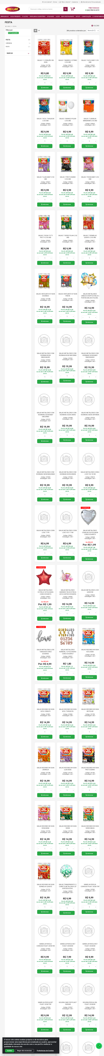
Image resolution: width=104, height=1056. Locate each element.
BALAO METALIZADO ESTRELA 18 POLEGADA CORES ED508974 (45, 592)
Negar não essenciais (24, 1050)
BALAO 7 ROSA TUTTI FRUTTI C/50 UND (45, 236)
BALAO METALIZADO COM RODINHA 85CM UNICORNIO (68, 354)
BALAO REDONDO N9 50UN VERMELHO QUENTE (45, 885)
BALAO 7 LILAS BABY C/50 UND (45, 178)
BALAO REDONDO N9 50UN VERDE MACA (90, 827)
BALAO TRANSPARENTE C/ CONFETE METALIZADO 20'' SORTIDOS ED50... (68, 886)
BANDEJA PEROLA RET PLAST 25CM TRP (45, 1003)
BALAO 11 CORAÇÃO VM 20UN (45, 61)
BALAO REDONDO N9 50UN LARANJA (45, 769)
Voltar (96, 26)
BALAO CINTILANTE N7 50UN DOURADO (45, 295)
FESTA (8, 40)
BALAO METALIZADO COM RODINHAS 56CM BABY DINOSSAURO (90, 355)
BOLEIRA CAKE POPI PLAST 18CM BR (68, 1003)
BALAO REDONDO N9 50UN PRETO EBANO (90, 769)
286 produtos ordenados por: (76, 31)
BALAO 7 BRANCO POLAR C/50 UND (68, 120)
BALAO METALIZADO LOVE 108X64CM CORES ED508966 (45, 651)
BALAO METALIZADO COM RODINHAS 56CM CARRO (67, 414)
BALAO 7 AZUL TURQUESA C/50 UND (45, 120)
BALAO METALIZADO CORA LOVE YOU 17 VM (68, 531)
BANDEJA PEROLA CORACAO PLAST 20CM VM (46, 945)
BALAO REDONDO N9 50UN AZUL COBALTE (45, 710)
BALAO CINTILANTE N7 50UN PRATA (68, 295)
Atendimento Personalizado (92, 2)
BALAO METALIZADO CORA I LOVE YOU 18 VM (90, 473)
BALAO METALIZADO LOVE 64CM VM (90, 591)
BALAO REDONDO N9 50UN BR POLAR (90, 710)
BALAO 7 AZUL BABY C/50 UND (90, 61)
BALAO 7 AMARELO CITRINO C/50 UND (68, 61)
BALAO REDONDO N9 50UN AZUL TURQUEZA (67, 710)
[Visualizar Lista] (39, 30)
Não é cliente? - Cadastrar (70, 2)
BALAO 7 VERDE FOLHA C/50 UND (67, 236)
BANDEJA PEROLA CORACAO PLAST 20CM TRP (90, 885)
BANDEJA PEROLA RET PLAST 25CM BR (90, 945)
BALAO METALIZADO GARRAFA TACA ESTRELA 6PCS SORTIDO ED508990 (67, 592)
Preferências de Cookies (45, 1050)
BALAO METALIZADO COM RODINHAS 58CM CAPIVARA (90, 414)
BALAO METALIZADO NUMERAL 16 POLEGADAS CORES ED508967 (67, 651)
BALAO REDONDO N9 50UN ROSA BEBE (45, 827)
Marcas (10, 53)
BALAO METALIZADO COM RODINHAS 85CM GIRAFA (67, 473)
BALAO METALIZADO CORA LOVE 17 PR (46, 531)
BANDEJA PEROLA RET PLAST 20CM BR (67, 945)
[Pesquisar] (65, 9)
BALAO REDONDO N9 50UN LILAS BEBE (67, 769)
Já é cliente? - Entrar (50, 2)
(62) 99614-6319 (93, 10)
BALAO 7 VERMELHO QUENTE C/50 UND (90, 236)
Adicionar (45, 87)
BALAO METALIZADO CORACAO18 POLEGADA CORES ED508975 (90, 532)
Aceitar (9, 1050)
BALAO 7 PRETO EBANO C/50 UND (68, 178)
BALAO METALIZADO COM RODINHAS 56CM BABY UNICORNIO (45, 414)
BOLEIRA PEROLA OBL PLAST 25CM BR (90, 1003)
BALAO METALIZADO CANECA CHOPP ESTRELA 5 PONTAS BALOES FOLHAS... (90, 296)
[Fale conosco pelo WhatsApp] (99, 1046)
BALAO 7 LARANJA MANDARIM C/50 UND (90, 120)
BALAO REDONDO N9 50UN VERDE (67, 827)
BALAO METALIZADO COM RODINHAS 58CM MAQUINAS (45, 473)
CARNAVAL (9, 43)
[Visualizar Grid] (35, 30)
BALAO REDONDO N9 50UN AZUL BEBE (90, 651)
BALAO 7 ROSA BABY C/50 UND (90, 178)
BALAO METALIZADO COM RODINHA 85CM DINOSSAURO (45, 355)
